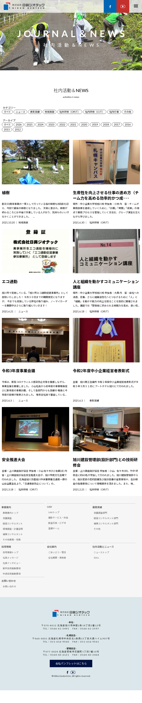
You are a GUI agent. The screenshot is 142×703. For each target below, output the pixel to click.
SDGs (96, 557)
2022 (62, 124)
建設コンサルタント (13, 523)
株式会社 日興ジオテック (71, 613)
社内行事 (114, 111)
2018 (106, 124)
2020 (84, 124)
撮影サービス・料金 (58, 517)
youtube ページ (122, 6)
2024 (40, 124)
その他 (127, 111)
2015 (7, 129)
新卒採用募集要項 (12, 568)
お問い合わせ (9, 586)
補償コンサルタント (13, 534)
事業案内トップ (10, 512)
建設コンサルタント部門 (106, 518)
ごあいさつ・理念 (57, 552)
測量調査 (7, 518)
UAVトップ (53, 512)
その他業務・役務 (12, 539)
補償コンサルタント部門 (106, 523)
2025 (30, 124)
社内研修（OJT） (94, 111)
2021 (73, 124)
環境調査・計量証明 (13, 529)
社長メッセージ (10, 557)
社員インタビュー (12, 563)
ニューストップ (101, 552)
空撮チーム (53, 528)
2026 (19, 124)
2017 (117, 124)
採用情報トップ (10, 552)
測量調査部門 (100, 512)
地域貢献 (49, 111)
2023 (51, 124)
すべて (7, 111)
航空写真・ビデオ (57, 523)
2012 (18, 129)
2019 (95, 124)
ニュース (20, 111)
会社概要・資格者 (57, 557)
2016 (128, 124)
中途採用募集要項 (12, 573)
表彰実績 (35, 111)
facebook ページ (110, 6)
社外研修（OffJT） (69, 111)
